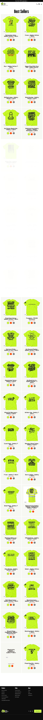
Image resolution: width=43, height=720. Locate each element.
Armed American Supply (10, 717)
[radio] (8, 40)
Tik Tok (30, 711)
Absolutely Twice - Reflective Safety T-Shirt (11, 651)
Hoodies (3, 691)
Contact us (30, 695)
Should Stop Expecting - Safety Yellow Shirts (11, 632)
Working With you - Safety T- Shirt (11, 538)
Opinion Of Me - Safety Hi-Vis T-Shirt (11, 350)
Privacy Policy (17, 690)
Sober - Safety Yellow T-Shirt (32, 569)
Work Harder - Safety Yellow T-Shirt (32, 98)
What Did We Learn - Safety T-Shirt (11, 413)
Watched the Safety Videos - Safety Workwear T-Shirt (32, 129)
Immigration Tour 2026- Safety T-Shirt (32, 161)
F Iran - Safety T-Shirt (11, 474)
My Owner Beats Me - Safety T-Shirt (11, 129)
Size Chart (30, 693)
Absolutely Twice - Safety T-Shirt (11, 381)
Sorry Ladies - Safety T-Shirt (32, 475)
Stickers (3, 693)
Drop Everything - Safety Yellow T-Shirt (11, 319)
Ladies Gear (4, 698)
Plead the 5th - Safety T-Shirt (32, 664)
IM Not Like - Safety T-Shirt (32, 413)
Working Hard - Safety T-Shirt (32, 632)
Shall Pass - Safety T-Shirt (11, 506)
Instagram (32, 711)
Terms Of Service (18, 691)
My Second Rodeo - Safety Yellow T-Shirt (32, 350)
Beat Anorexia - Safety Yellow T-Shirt (32, 600)
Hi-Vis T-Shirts (4, 695)
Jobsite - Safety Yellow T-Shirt (32, 224)
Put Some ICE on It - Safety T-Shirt (11, 192)
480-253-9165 (37, 4)
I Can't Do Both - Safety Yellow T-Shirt (32, 286)
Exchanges (17, 696)
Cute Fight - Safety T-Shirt (11, 444)
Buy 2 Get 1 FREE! (21, 0)
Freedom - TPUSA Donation (32, 319)
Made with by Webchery (35, 717)
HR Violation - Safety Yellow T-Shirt (32, 538)
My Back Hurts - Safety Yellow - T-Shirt (32, 381)
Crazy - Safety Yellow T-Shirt (32, 36)
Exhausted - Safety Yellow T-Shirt (32, 255)
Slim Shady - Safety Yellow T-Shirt (11, 569)
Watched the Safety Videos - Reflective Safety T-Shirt (32, 506)
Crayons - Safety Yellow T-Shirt (11, 224)
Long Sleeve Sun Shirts (6, 700)
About (29, 690)
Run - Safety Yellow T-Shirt (11, 67)
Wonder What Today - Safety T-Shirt (32, 444)
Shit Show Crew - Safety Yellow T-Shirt (11, 600)
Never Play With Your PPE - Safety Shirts (32, 67)
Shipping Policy (18, 693)
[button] (41, 4)
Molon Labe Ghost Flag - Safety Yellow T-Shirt (11, 287)
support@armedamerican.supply (8, 708)
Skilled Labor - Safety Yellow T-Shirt (11, 98)
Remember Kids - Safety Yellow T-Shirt (11, 36)
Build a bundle (4, 690)
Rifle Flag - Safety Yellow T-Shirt (11, 161)
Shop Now (38, 711)
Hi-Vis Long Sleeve (5, 696)
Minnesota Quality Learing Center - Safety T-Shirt (32, 192)
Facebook (28, 711)
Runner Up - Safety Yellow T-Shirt (11, 255)
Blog (29, 691)
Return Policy (17, 695)
